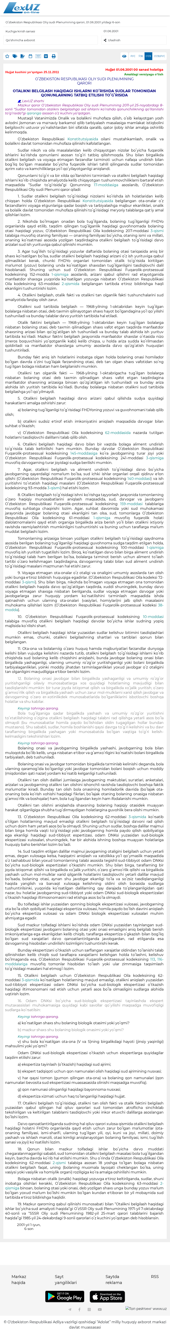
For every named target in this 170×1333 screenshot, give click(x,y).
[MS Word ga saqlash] (46, 56)
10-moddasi (152, 617)
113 (152, 959)
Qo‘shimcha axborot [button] (20, 40)
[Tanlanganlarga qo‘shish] (7, 56)
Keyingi (24, 708)
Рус (133, 56)
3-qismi (157, 231)
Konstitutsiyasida (84, 139)
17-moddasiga (108, 185)
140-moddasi (139, 479)
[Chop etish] (54, 56)
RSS (155, 1276)
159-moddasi (132, 504)
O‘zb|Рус (159, 56)
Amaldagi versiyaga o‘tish (143, 74)
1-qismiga (61, 274)
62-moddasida (119, 433)
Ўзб (141, 56)
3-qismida (138, 817)
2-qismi (60, 1163)
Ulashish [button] (114, 40)
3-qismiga (155, 458)
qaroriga (34, 113)
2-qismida (71, 284)
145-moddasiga (85, 453)
